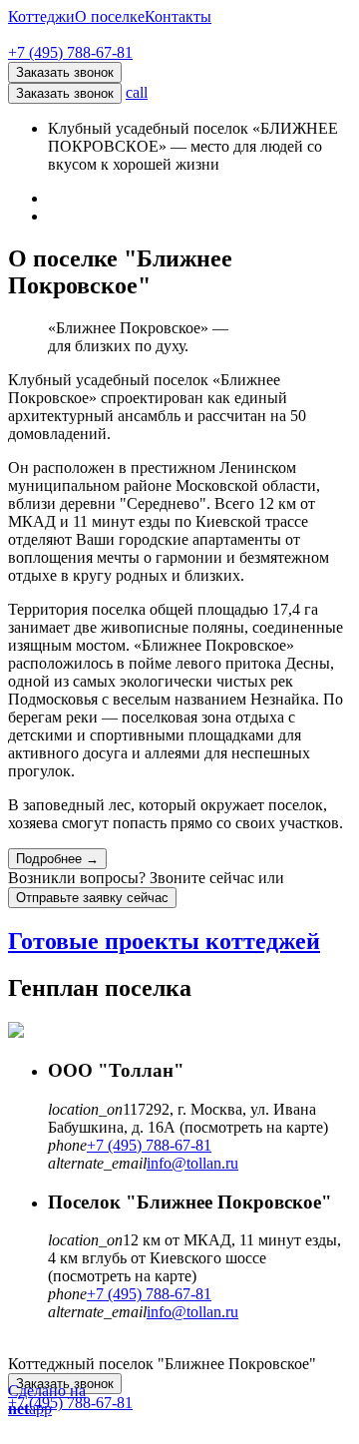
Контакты (178, 16)
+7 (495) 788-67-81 (70, 52)
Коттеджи (41, 16)
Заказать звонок (65, 93)
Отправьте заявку (92, 897)
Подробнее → (57, 858)
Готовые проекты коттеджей (164, 941)
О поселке (110, 16)
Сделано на (47, 1399)
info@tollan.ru (192, 1163)
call (137, 92)
